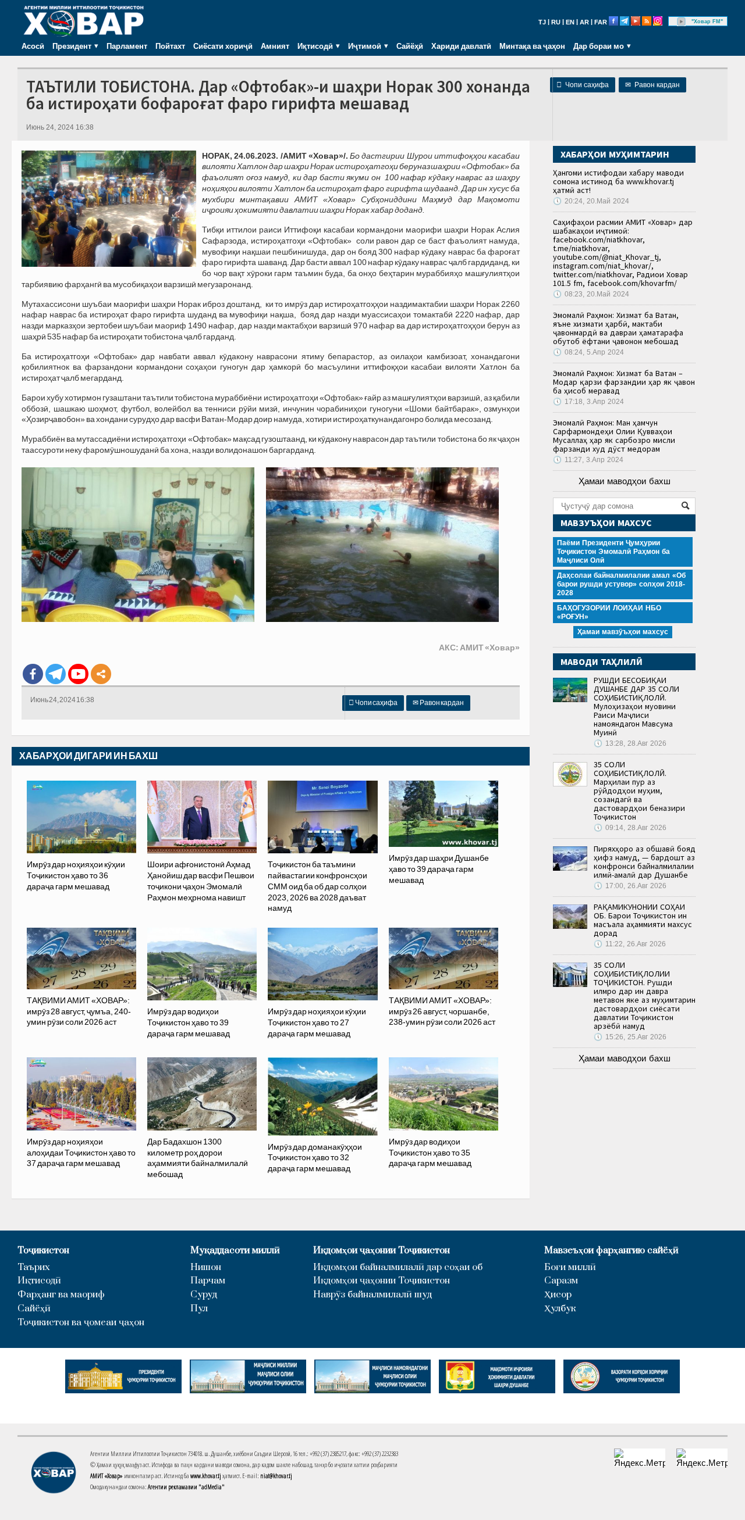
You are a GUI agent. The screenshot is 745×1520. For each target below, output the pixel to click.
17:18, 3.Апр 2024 (588, 402)
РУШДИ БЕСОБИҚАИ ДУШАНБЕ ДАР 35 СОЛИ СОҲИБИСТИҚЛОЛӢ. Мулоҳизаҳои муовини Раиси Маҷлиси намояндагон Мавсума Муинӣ (636, 706)
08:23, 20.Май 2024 (591, 294)
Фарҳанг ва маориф (61, 1294)
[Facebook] (33, 674)
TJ (542, 22)
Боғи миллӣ (570, 1267)
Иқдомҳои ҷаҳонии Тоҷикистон (381, 1250)
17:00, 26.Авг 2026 (630, 886)
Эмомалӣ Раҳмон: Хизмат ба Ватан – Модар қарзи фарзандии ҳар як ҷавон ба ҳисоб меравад (624, 382)
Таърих (33, 1267)
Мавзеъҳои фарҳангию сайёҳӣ (611, 1250)
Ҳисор (558, 1294)
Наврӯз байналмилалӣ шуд (372, 1294)
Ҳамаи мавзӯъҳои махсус (622, 632)
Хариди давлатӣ (461, 46)
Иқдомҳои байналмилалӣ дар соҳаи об (398, 1267)
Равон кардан (652, 85)
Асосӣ (33, 46)
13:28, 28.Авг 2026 (630, 743)
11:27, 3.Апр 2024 (588, 460)
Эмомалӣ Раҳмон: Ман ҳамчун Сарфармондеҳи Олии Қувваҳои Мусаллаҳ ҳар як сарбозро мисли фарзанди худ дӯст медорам (614, 435)
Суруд (203, 1294)
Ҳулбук (560, 1308)
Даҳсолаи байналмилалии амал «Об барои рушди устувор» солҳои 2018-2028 (621, 584)
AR (584, 22)
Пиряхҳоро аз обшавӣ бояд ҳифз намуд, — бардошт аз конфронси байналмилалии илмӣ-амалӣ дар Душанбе (645, 861)
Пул (199, 1308)
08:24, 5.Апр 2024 (588, 352)
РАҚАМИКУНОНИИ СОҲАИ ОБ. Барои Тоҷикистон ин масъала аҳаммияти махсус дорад (643, 920)
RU (555, 22)
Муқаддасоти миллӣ (235, 1250)
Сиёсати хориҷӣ (223, 46)
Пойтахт (170, 46)
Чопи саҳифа (582, 85)
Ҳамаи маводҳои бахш (624, 481)
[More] (101, 674)
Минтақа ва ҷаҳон (532, 46)
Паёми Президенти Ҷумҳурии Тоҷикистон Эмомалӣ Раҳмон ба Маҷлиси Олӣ (613, 551)
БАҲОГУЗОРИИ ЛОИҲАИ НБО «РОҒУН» (609, 612)
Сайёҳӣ (409, 46)
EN (570, 22)
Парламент (127, 46)
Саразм (561, 1280)
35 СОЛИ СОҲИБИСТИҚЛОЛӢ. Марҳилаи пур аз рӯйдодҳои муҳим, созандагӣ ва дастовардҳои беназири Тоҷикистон (639, 790)
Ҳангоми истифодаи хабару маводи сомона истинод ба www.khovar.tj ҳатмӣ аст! (618, 181)
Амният (275, 46)
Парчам (207, 1280)
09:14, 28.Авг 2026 (630, 828)
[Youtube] (78, 674)
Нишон (205, 1267)
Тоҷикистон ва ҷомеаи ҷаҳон (80, 1322)
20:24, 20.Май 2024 (591, 201)
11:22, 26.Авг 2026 (630, 944)
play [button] (681, 21)
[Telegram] (55, 674)
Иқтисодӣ (39, 1280)
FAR (600, 22)
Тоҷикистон (43, 1250)
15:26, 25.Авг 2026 (630, 1037)
